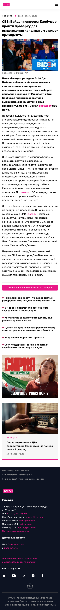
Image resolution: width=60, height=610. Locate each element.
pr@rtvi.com (25, 524)
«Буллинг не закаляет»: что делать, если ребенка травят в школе (27, 319)
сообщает (45, 105)
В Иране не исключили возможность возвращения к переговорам (25, 309)
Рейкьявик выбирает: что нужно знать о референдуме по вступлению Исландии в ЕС (29, 299)
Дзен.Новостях (16, 544)
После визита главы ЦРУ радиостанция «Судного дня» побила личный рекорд (30, 446)
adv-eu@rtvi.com (27, 527)
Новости (7, 16)
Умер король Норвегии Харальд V (24, 337)
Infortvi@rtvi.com (34, 517)
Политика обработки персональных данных (23, 479)
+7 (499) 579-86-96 (17, 513)
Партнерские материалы (15, 531)
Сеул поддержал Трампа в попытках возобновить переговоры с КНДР (25, 346)
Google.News (11, 548)
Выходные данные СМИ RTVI (15, 470)
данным (24, 192)
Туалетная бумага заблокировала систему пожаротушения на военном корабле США (28, 329)
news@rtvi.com (27, 520)
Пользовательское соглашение (17, 475)
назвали (31, 214)
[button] (57, 5)
